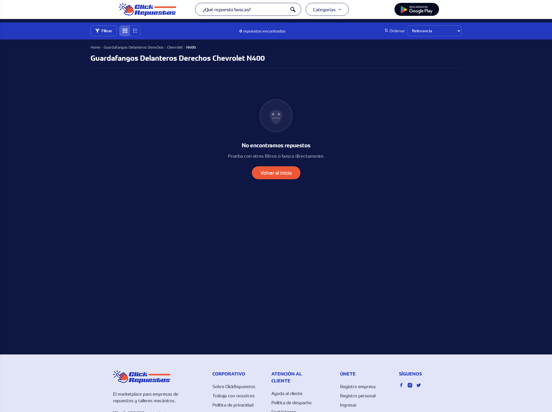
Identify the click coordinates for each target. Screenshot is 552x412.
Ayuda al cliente (286, 393)
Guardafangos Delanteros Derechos (134, 47)
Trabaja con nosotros (233, 395)
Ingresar (348, 405)
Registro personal (357, 395)
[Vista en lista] (135, 31)
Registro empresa (357, 386)
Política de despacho (291, 402)
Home (95, 47)
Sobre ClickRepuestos (233, 386)
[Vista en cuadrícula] (125, 31)
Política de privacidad (233, 405)
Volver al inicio (276, 173)
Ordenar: (397, 30)
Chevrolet (175, 47)
